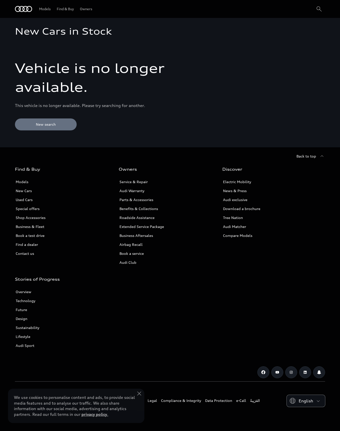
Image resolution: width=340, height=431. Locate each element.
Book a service (131, 253)
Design (21, 319)
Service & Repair (133, 182)
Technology (25, 301)
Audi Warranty (131, 191)
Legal (152, 400)
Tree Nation (233, 218)
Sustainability (27, 327)
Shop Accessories (31, 218)
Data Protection (218, 400)
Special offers (28, 209)
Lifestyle (23, 336)
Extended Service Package (141, 226)
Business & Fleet (30, 226)
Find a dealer (27, 244)
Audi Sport (25, 345)
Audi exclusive (235, 200)
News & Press (235, 191)
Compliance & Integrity (181, 400)
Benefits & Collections (138, 209)
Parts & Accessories (136, 200)
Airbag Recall (131, 244)
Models (22, 182)
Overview (23, 292)
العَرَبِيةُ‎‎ (255, 400)
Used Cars (24, 200)
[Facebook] (263, 372)
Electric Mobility (237, 182)
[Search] (319, 9)
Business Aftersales (136, 235)
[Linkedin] (305, 372)
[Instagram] (291, 372)
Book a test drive (30, 235)
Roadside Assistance (137, 218)
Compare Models (237, 235)
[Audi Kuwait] (23, 9)
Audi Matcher (234, 226)
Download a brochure (241, 209)
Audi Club (127, 262)
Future (21, 310)
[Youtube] (277, 372)
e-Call (241, 400)
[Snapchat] (319, 372)
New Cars (24, 191)
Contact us (25, 253)
